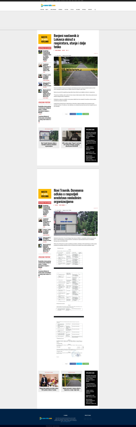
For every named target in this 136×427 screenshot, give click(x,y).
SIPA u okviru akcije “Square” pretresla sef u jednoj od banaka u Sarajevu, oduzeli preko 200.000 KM (71, 144)
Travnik (44, 61)
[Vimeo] (94, 0)
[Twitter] (92, 0)
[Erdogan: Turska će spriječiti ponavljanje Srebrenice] (40, 76)
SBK (44, 72)
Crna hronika (58, 50)
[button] (95, 9)
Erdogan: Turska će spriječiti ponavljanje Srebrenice (47, 76)
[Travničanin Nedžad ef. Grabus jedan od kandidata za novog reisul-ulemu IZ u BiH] (40, 65)
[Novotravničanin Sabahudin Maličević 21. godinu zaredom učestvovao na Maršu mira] (40, 91)
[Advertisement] (68, 18)
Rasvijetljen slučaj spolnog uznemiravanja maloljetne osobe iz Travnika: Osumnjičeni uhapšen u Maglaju (47, 55)
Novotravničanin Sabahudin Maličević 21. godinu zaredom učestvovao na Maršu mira (47, 93)
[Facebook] (89, 0)
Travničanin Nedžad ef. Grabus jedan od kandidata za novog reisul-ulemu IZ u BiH (47, 67)
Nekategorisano (46, 80)
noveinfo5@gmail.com (66, 421)
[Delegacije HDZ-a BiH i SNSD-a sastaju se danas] (40, 84)
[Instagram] (91, 0)
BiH (67, 50)
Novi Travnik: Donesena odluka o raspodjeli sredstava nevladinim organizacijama (49, 144)
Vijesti (63, 50)
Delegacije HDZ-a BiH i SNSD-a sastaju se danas (47, 84)
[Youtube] (95, 0)
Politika (44, 87)
